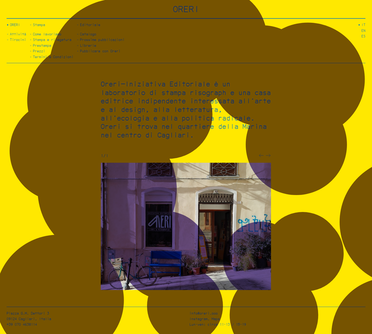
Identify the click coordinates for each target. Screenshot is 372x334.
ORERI (186, 9)
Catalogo (88, 34)
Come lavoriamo (47, 34)
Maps (216, 319)
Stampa (39, 24)
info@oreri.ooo (203, 313)
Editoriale (90, 24)
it (363, 24)
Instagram (198, 319)
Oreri (15, 24)
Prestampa (42, 45)
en (363, 30)
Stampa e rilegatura (52, 39)
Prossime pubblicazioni (102, 39)
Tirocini (18, 39)
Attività (18, 34)
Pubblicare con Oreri (100, 51)
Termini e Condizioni (53, 57)
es (363, 36)
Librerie (88, 45)
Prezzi (39, 51)
